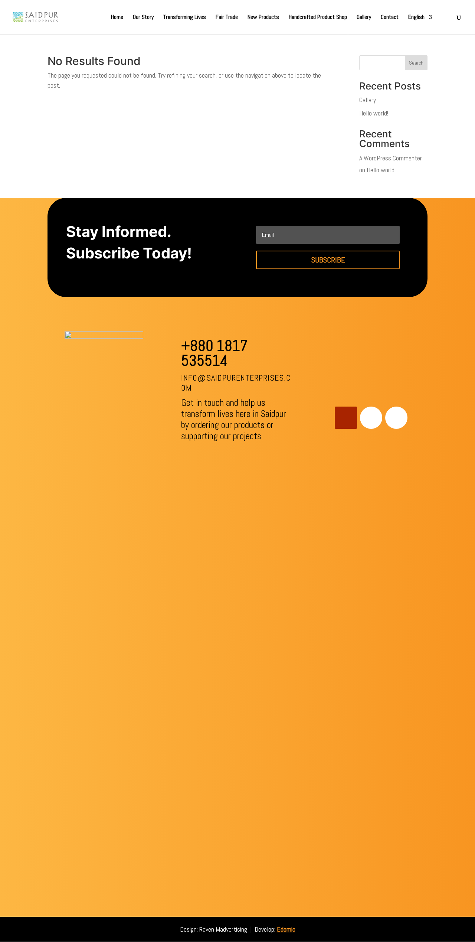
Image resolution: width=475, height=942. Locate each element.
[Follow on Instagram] (396, 418)
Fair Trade (227, 17)
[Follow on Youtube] (346, 418)
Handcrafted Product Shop (318, 17)
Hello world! (373, 113)
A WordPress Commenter (390, 158)
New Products (263, 17)
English (416, 17)
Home (117, 17)
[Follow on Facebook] (371, 418)
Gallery (364, 17)
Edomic (286, 929)
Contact (390, 17)
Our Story (143, 17)
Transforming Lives (184, 17)
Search (416, 62)
